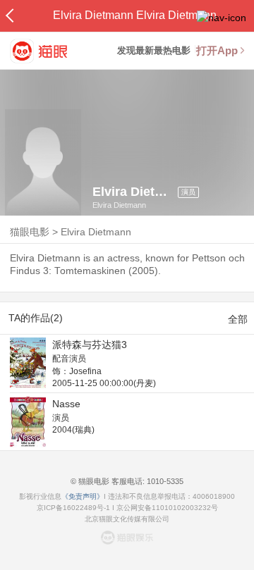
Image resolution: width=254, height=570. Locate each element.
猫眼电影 (29, 231)
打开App (217, 50)
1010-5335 (164, 481)
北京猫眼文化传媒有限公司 (127, 519)
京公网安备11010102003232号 (167, 508)
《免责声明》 (82, 496)
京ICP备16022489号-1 (73, 508)
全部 (238, 319)
